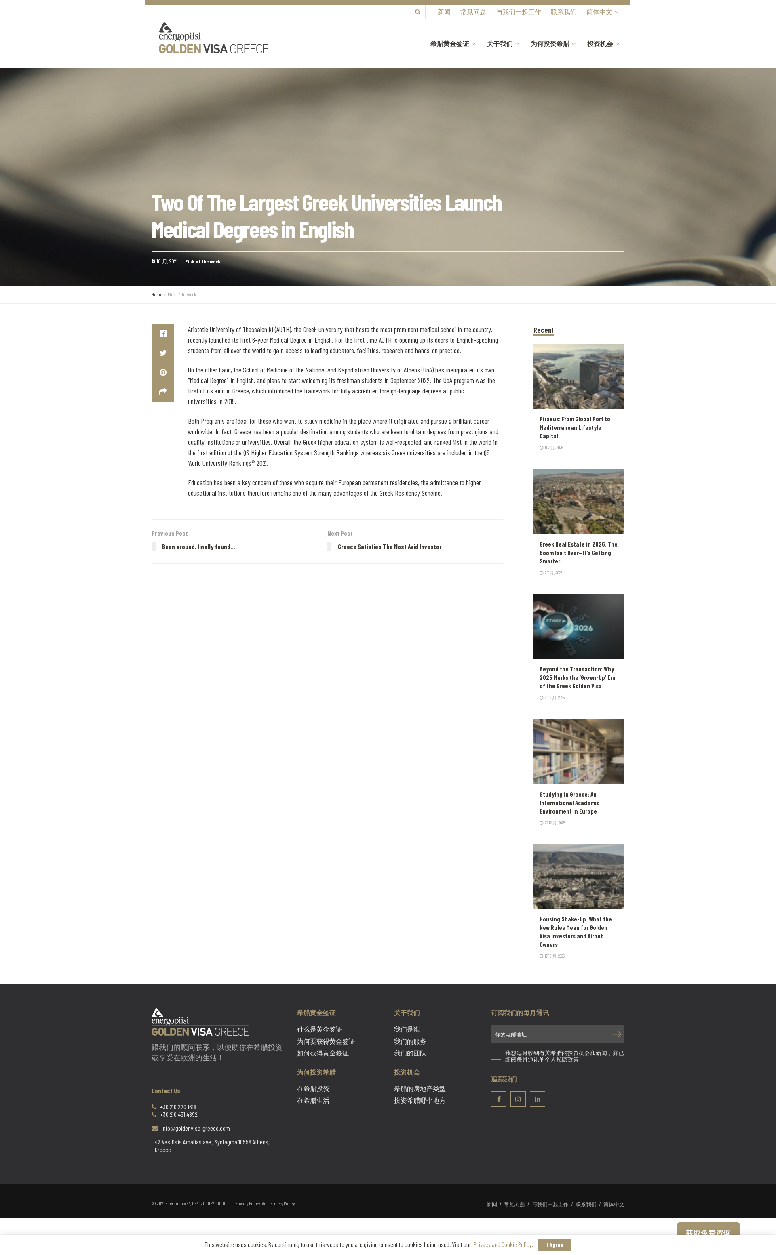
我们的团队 (410, 1053)
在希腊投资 (313, 1088)
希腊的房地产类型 (420, 1088)
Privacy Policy (247, 1203)
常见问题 (473, 11)
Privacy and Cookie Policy (503, 1244)
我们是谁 (407, 1029)
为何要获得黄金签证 (326, 1041)
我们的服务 (410, 1041)
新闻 (444, 11)
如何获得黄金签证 (323, 1053)
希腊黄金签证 (449, 43)
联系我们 (564, 11)
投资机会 (600, 43)
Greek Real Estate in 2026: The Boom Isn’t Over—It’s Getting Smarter (579, 552)
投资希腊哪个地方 (420, 1100)
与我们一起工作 (518, 11)
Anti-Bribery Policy (278, 1203)
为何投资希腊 (550, 43)
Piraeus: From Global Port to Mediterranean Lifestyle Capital (575, 427)
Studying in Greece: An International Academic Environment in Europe (569, 802)
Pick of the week (202, 261)
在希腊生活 (313, 1100)
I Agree (554, 1245)
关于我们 (500, 43)
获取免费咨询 (708, 1232)
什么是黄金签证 (319, 1029)
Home (157, 294)
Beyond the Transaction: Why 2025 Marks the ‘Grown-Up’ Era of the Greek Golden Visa (578, 677)
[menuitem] (601, 12)
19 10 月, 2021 (165, 261)
